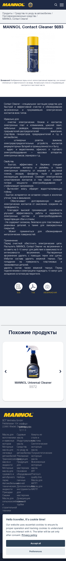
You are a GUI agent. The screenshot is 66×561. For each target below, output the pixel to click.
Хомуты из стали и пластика (36, 438)
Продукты (7, 14)
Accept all (36, 543)
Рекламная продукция (22, 457)
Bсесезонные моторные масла (37, 465)
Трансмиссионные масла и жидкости (8, 462)
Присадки (7, 492)
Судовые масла (21, 436)
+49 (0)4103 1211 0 (25, 429)
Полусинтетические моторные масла (37, 456)
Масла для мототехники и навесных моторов (8, 439)
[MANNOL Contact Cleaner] (33, 55)
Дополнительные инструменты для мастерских (23, 491)
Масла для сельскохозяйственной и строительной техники (8, 505)
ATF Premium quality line (36, 474)
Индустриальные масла (23, 442)
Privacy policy (29, 535)
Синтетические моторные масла (37, 447)
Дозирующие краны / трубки (23, 502)
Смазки (6, 495)
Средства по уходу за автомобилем (33, 14)
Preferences (35, 551)
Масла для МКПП (36, 488)
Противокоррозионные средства (19, 16)
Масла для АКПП (36, 482)
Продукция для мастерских (23, 465)
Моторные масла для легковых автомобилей (8, 451)
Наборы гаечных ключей (21, 480)
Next (58, 371)
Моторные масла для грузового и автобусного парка (8, 474)
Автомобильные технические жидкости (8, 486)
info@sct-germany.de (25, 425)
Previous (8, 371)
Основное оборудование (23, 473)
